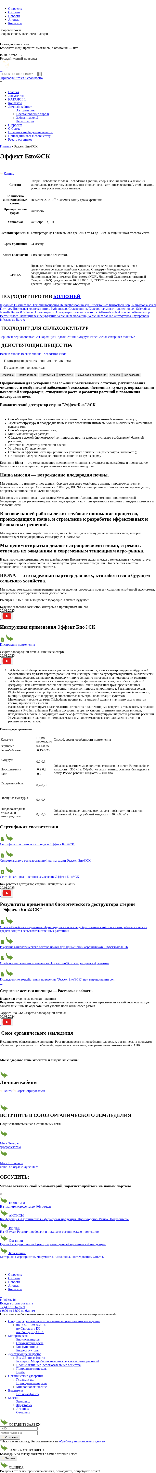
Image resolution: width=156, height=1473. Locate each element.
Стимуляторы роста (29, 1343)
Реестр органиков (20, 139)
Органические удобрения (25, 1376)
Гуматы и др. (25, 1379)
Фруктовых (24, 1405)
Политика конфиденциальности (30, 132)
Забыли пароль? (27, 117)
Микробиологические (31, 1387)
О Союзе (14, 12)
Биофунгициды (27, 1346)
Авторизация (25, 110)
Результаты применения (91, 374)
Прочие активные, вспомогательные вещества (48, 1365)
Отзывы (115, 374)
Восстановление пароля (32, 114)
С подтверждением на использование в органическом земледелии (54, 1321)
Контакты (15, 23)
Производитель (27, 374)
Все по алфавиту (27, 1394)
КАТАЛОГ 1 (17, 99)
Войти (8, 1091)
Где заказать (132, 374)
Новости (14, 16)
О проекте (15, 8)
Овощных (23, 1412)
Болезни (14, 1397)
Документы (16, 95)
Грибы (20, 1372)
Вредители (15, 1390)
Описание (8, 374)
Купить (8, 173)
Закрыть (9, 1458)
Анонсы (14, 19)
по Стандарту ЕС (28, 1328)
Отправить (11, 1437)
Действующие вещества (24, 1354)
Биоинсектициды (28, 1339)
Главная (13, 92)
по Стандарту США (30, 1332)
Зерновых (23, 1401)
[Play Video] (7, 616)
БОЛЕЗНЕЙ (67, 296)
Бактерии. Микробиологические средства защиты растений (57, 1361)
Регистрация (25, 121)
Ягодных (22, 1408)
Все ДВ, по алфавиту (31, 1357)
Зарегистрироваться (30, 1091)
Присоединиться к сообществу (29, 136)
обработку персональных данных (82, 1441)
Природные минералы (31, 1368)
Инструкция (48, 374)
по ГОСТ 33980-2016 (31, 1325)
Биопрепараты (18, 1335)
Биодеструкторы (27, 1350)
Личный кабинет (20, 106)
